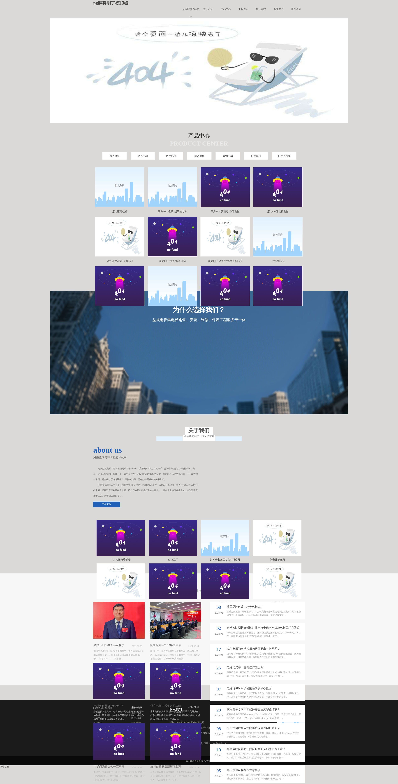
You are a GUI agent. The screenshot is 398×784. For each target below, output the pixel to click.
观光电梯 (143, 156)
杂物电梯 (228, 156)
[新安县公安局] (277, 538)
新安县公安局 (277, 559)
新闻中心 (278, 9)
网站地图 (4, 766)
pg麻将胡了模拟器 (190, 10)
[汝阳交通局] (225, 581)
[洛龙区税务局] (121, 581)
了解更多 (106, 504)
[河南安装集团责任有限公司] (225, 538)
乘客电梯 (115, 156)
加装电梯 (261, 9)
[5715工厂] (173, 538)
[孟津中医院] (277, 581)
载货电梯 (199, 156)
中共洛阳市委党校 (121, 559)
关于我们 (208, 9)
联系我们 (296, 9)
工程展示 (243, 9)
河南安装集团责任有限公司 (225, 559)
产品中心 (226, 9)
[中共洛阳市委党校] (121, 538)
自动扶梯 (256, 156)
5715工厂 (173, 559)
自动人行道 (284, 156)
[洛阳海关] (173, 581)
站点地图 (208, 761)
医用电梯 (171, 156)
